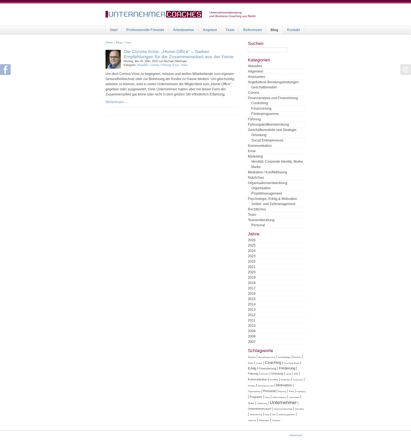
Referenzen (252, 30)
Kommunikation (260, 145)
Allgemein (255, 71)
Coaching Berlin (291, 363)
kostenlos (285, 379)
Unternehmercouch (259, 408)
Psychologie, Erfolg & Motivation (272, 199)
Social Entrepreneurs (267, 140)
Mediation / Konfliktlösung (267, 172)
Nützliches (256, 177)
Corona (154, 65)
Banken (297, 357)
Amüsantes (256, 77)
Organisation (261, 188)
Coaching (273, 362)
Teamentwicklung (261, 220)
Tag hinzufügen (294, 397)
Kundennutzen (298, 380)
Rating (267, 397)
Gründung (259, 135)
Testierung (262, 403)
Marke (256, 167)
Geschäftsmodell (264, 87)
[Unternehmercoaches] (154, 15)
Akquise (252, 357)
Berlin (250, 363)
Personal (258, 225)
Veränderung (256, 414)
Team (230, 30)
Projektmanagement (266, 193)
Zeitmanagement (286, 414)
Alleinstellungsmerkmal (266, 357)
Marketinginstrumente (266, 386)
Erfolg (252, 368)
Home (109, 42)
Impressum (295, 435)
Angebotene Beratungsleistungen (273, 82)
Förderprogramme (265, 114)
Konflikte (274, 379)
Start (114, 30)
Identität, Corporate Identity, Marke (277, 161)
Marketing (255, 156)
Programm (256, 397)
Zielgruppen (276, 420)
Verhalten (299, 409)
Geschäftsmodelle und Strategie (272, 130)
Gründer (265, 374)
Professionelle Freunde (145, 30)
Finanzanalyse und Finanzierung (273, 98)
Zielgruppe (264, 420)
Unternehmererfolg (283, 409)
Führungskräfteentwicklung (268, 124)
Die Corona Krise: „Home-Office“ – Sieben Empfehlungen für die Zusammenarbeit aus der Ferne (179, 54)
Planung (282, 391)
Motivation (284, 385)
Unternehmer (283, 402)
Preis (291, 391)
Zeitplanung (252, 420)
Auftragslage (284, 357)
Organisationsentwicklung (267, 183)
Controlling (259, 103)
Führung (166, 65)
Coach (259, 363)
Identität (288, 374)
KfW (296, 374)
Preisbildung (300, 392)
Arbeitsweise (183, 30)
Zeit (274, 414)
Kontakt (293, 30)
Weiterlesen (117, 102)
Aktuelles (143, 65)
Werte (267, 415)
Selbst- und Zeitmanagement (273, 204)
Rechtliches (257, 209)
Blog (274, 30)
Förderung (287, 368)
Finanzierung (261, 108)
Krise (176, 65)
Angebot (210, 30)
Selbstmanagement (279, 397)
